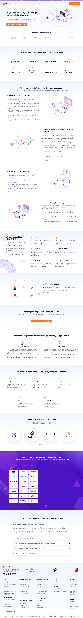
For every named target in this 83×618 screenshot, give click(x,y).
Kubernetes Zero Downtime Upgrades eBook (9, 594)
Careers (71, 604)
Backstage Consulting (8, 602)
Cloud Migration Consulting (25, 593)
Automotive (56, 582)
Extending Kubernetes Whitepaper (10, 591)
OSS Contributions (73, 581)
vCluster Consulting (24, 596)
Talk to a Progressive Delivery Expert (16, 24)
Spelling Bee (72, 589)
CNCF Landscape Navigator (73, 592)
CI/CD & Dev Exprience (8, 609)
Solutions (41, 3)
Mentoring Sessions (74, 606)
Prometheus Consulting (24, 607)
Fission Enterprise (57, 588)
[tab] (41, 524)
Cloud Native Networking (41, 584)
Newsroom (72, 608)
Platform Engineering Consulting (9, 599)
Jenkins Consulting (23, 591)
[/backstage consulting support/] (32, 435)
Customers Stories (73, 588)
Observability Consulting (24, 603)
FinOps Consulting (23, 595)
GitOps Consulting (23, 584)
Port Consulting (6, 604)
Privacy (17, 616)
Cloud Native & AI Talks (74, 584)
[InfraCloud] (10, 574)
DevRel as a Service (7, 589)
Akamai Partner (40, 607)
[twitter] (4, 574)
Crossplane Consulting (8, 606)
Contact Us (74, 3)
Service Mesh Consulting (41, 582)
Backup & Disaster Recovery (42, 591)
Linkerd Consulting (40, 588)
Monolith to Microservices (8, 588)
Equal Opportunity (33, 616)
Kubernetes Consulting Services (26, 582)
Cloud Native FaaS (7, 586)
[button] (5, 435)
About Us (72, 601)
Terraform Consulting (41, 589)
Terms (13, 616)
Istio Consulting (40, 586)
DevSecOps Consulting (24, 601)
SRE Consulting (40, 581)
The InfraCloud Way (74, 602)
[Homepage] (10, 4)
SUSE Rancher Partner (41, 601)
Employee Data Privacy (24, 616)
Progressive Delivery (7, 608)
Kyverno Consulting (40, 595)
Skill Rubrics (72, 594)
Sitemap (39, 616)
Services (35, 3)
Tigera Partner (39, 603)
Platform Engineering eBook (9, 601)
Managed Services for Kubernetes (60, 591)
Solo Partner (39, 605)
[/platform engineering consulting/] (14, 435)
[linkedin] (8, 574)
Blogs (71, 582)
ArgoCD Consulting (23, 589)
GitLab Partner (39, 600)
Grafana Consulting (24, 605)
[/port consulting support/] (50, 435)
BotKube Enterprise (57, 589)
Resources (47, 3)
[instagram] (6, 574)
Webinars (72, 586)
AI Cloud (30, 3)
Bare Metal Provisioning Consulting (10, 611)
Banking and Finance (57, 581)
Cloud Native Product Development (10, 584)
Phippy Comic (72, 596)
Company (53, 3)
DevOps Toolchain (23, 588)
